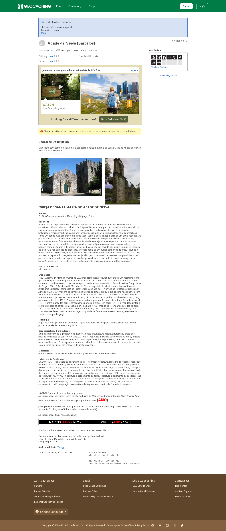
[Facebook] (153, 525)
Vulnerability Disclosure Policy (98, 496)
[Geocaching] (34, 6)
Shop (92, 6)
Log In (202, 6)
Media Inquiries (182, 496)
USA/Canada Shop (142, 485)
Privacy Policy (142, 525)
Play (58, 6)
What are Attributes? (160, 67)
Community (75, 6)
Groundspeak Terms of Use (120, 525)
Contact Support (183, 491)
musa (50, 50)
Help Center (181, 485)
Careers (38, 485)
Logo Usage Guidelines (94, 485)
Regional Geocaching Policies (48, 501)
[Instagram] (167, 525)
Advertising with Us (168, 75)
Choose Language (51, 512)
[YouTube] (160, 525)
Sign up (186, 6)
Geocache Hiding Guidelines (48, 496)
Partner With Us (42, 491)
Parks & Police (90, 491)
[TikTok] (182, 525)
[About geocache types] (42, 43)
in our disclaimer (129, 131)
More (43, 32)
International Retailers (144, 491)
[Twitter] (175, 525)
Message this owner (70, 50)
